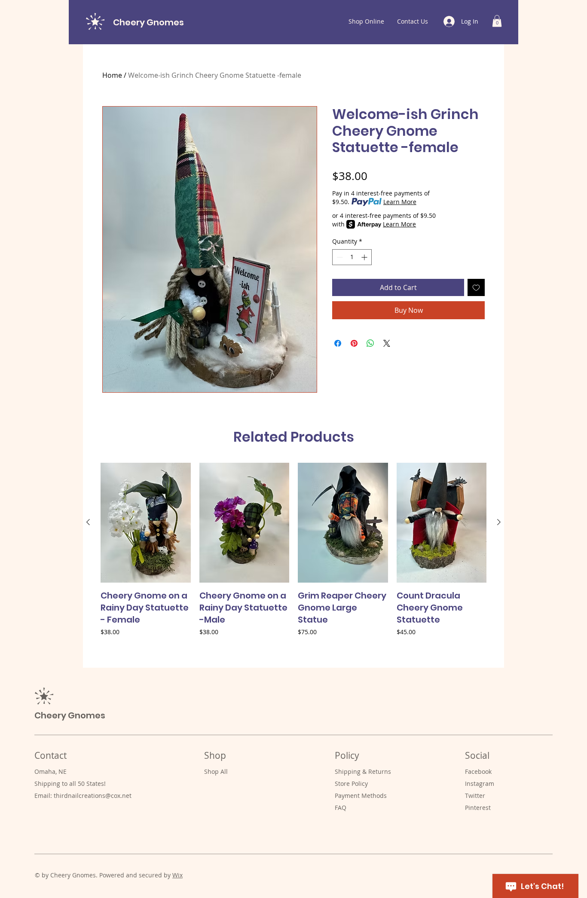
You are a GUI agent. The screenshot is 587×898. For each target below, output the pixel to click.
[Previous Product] (88, 522)
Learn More (399, 202)
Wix (177, 875)
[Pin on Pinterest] (354, 343)
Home (112, 75)
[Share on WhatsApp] (370, 343)
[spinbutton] (352, 257)
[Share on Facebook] (338, 343)
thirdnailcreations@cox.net (92, 795)
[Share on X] (387, 343)
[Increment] (365, 257)
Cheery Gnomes (148, 22)
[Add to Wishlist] (476, 287)
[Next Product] (499, 522)
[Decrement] (338, 257)
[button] (497, 21)
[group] (293, 561)
